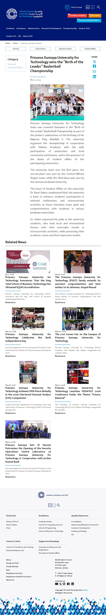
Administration (33, 28)
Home (7, 43)
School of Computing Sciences (51, 525)
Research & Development (51, 28)
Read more (10, 302)
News (15, 43)
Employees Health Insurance (18, 576)
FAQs (8, 528)
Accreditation (76, 521)
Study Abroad (12, 566)
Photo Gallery (11, 525)
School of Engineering (47, 528)
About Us (10, 580)
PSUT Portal (76, 7)
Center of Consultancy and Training (19, 547)
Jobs (8, 570)
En (88, 7)
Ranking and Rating (79, 531)
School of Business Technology (51, 531)
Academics (10, 28)
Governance (21, 28)
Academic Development (80, 528)
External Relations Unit (15, 550)
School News (40, 49)
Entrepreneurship (70, 28)
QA (72, 534)
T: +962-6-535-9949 (63, 573)
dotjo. (85, 590)
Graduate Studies (45, 521)
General (16, 49)
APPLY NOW (95, 15)
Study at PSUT (84, 28)
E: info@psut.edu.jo (63, 576)
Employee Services (14, 573)
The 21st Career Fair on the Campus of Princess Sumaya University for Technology (78, 338)
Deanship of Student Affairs (49, 553)
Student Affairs (90, 49)
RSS (19, 36)
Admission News (65, 49)
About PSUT (28, 36)
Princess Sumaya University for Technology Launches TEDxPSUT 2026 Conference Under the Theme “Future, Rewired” (78, 393)
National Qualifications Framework (84, 525)
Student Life (11, 36)
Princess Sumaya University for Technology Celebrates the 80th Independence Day (28, 338)
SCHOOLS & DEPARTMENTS (89, 20)
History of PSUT (12, 521)
